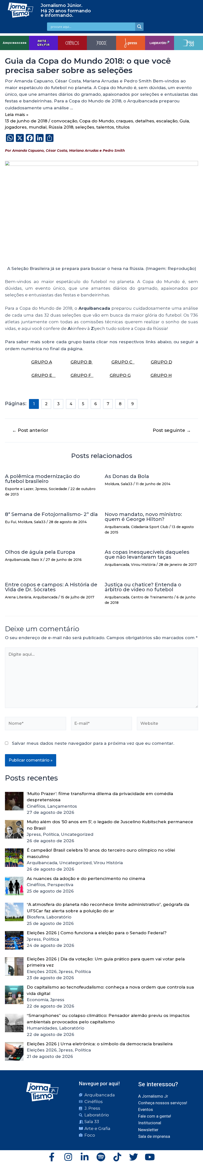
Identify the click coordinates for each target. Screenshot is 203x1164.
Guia (184, 120)
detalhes (144, 120)
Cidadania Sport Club (149, 527)
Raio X (36, 559)
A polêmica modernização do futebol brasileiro (42, 478)
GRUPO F (82, 375)
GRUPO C (123, 362)
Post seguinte (172, 430)
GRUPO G (120, 375)
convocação (64, 120)
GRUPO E (43, 375)
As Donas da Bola (127, 476)
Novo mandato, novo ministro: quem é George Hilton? (143, 516)
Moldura (112, 484)
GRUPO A (41, 362)
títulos (123, 127)
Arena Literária (18, 597)
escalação (167, 120)
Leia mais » (16, 114)
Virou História (143, 564)
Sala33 (126, 484)
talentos (105, 127)
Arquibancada (117, 527)
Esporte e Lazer (19, 489)
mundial (38, 127)
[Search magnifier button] (139, 26)
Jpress (41, 489)
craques (124, 120)
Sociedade (58, 489)
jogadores (16, 127)
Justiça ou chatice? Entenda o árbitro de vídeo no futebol (143, 587)
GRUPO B (82, 362)
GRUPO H (161, 375)
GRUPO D (161, 362)
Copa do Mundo (96, 120)
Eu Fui (10, 522)
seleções (84, 127)
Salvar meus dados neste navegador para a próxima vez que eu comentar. (93, 743)
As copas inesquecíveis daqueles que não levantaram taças (147, 554)
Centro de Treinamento (152, 597)
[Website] (167, 724)
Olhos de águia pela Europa (40, 552)
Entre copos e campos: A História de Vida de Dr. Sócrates (51, 587)
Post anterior (30, 430)
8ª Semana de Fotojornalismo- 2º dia (51, 514)
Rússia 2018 (61, 127)
